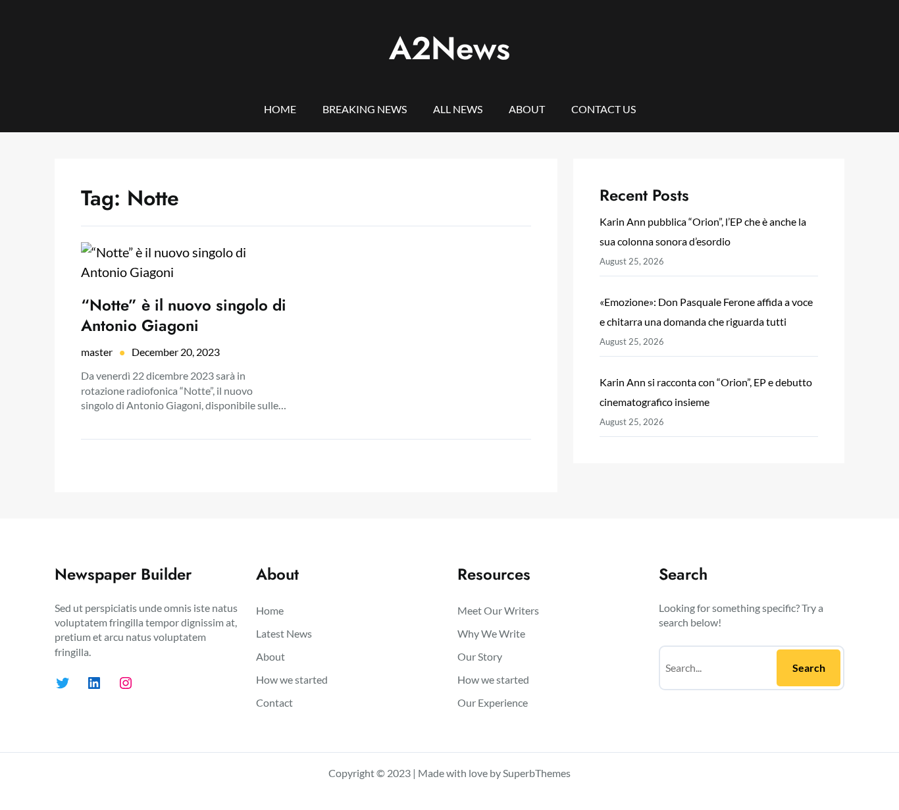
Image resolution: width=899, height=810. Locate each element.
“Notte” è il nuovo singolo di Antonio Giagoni (183, 315)
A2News (449, 48)
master (97, 351)
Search (808, 667)
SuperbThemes (537, 773)
